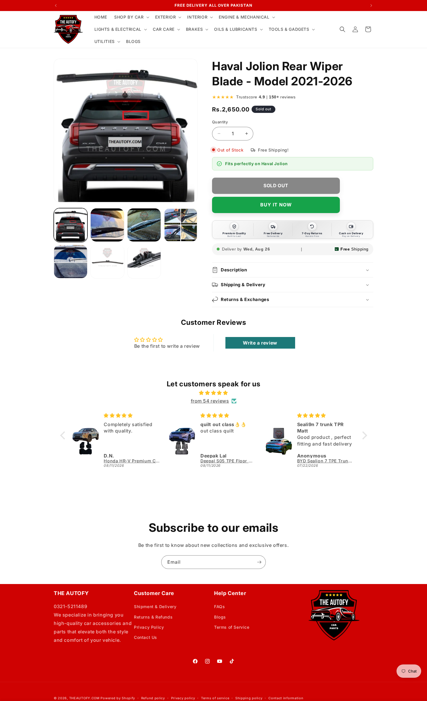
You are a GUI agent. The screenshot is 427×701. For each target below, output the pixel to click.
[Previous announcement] (55, 5)
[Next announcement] (371, 5)
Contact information (285, 698)
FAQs (219, 606)
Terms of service (215, 698)
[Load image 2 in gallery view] (107, 225)
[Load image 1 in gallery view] (70, 225)
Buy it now (276, 205)
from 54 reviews (210, 401)
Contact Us (145, 637)
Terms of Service (232, 627)
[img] (214, 393)
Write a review (260, 343)
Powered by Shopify (118, 698)
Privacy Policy (149, 627)
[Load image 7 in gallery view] (144, 261)
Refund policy (153, 698)
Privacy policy (183, 698)
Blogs (220, 616)
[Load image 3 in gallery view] (144, 225)
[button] (131, 17)
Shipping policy (249, 698)
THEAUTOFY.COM (84, 698)
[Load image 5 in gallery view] (70, 261)
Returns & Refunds (153, 616)
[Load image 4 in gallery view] (181, 225)
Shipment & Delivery (155, 606)
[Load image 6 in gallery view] (107, 261)
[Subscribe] (259, 562)
